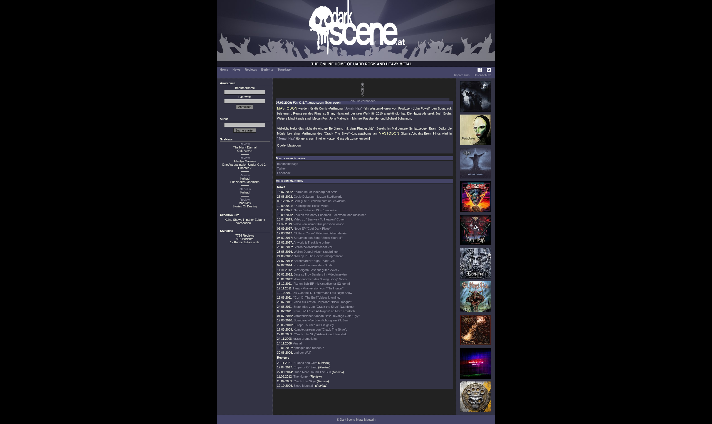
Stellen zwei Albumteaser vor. (313, 247)
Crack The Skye (305, 381)
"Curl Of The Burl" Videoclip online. (316, 297)
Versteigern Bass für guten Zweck (316, 270)
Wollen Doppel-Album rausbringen (316, 251)
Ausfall (297, 343)
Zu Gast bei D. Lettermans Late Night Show (322, 292)
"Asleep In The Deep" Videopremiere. (319, 256)
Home (224, 69)
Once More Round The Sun (312, 372)
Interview (245, 189)
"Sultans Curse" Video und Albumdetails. (321, 233)
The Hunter (301, 376)
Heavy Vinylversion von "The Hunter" (318, 288)
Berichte (267, 69)
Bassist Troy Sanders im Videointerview (320, 274)
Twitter (281, 168)
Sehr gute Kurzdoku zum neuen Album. (320, 201)
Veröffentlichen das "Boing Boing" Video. (320, 279)
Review (245, 144)
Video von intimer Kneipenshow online (318, 224)
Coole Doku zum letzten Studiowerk (318, 196)
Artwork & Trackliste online (311, 242)
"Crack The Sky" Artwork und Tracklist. (320, 334)
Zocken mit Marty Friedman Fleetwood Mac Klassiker (330, 215)
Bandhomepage (287, 163)
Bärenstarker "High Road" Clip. (314, 260)
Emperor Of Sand (305, 367)
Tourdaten (285, 69)
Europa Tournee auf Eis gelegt (314, 325)
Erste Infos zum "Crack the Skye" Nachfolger (324, 306)
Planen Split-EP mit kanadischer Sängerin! (321, 283)
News (237, 69)
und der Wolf (302, 352)
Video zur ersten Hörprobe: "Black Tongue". (322, 302)
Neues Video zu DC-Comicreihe (315, 210)
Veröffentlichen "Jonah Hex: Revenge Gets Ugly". (327, 316)
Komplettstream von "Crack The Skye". (320, 329)
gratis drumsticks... (306, 338)
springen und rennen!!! (309, 347)
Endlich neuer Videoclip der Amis (315, 192)
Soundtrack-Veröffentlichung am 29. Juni (321, 320)
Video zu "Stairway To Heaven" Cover (319, 219)
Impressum (461, 75)
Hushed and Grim (305, 363)
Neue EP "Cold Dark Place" (312, 228)
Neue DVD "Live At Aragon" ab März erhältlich (324, 311)
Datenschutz (482, 75)
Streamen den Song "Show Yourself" (318, 237)
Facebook (284, 173)
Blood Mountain (304, 385)
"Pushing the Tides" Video (311, 205)
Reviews (251, 69)
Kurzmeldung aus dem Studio (313, 265)
